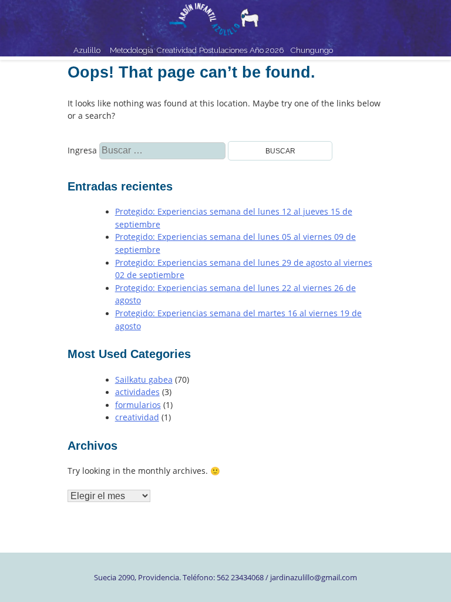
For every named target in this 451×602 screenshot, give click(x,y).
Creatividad (177, 50)
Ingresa (98, 150)
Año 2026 (267, 50)
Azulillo (86, 50)
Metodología (131, 50)
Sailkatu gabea (144, 379)
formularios (138, 405)
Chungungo (312, 50)
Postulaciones (221, 50)
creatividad (137, 417)
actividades (137, 392)
